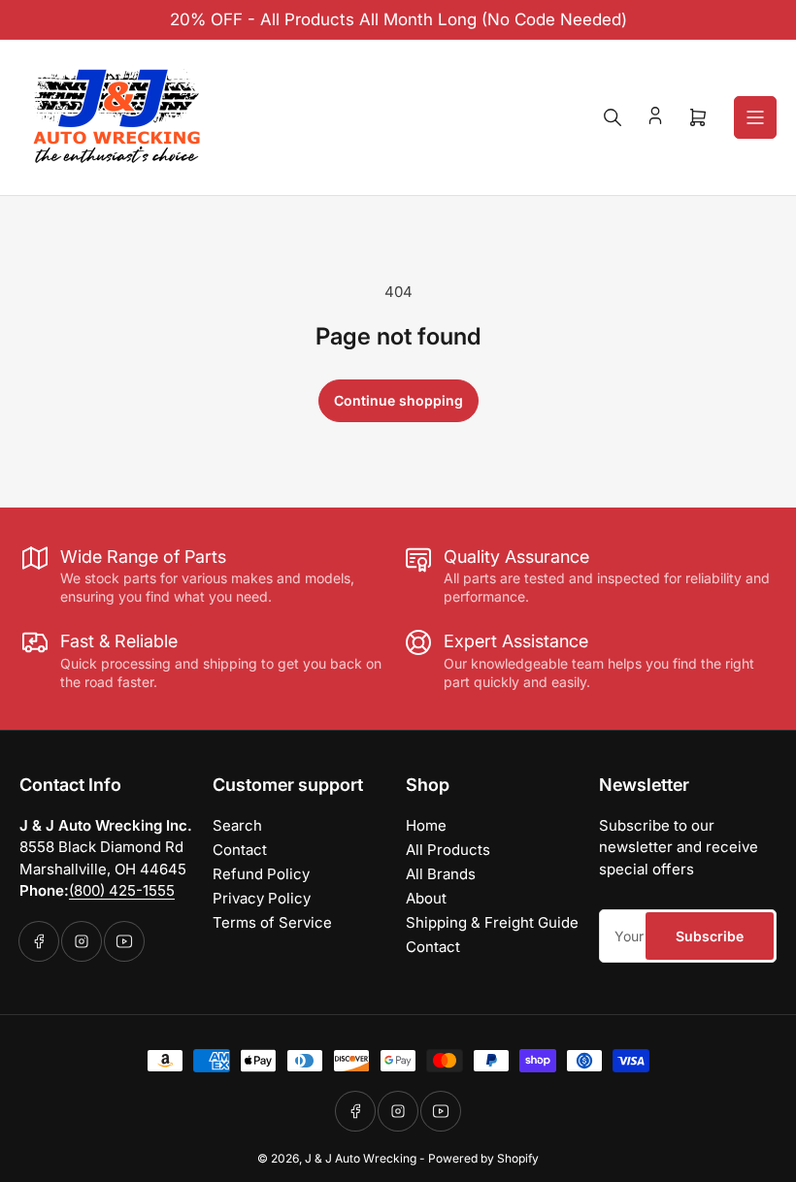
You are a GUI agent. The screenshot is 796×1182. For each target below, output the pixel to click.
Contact (240, 849)
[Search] (612, 117)
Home (426, 825)
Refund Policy (261, 874)
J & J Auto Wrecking (360, 1158)
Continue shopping (398, 400)
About (426, 898)
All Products (448, 849)
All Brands (441, 874)
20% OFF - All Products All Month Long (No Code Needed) (398, 19)
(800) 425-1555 (122, 890)
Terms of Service (272, 922)
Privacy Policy (262, 898)
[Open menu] (755, 117)
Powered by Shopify (483, 1158)
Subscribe (710, 936)
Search (237, 825)
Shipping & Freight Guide (492, 922)
